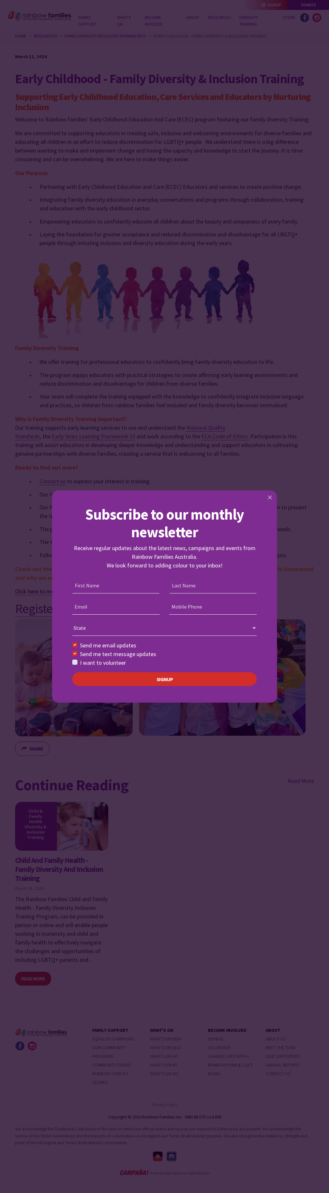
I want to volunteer (103, 662)
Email (81, 606)
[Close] (270, 497)
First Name (87, 585)
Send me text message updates (118, 654)
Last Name (184, 585)
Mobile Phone (187, 606)
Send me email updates (108, 645)
